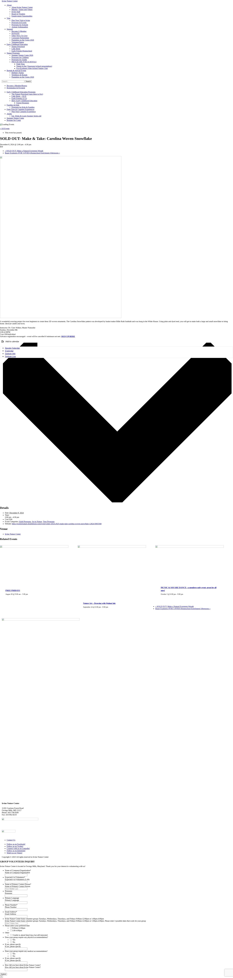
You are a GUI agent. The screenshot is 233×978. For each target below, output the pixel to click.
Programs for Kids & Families (23, 107)
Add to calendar (12, 341)
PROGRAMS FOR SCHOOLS (24, 62)
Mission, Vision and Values (22, 9)
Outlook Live (10, 356)
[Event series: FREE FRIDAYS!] (29, 594)
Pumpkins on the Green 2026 (23, 40)
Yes (13, 940)
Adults (9, 114)
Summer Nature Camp (15, 118)
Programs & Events (19, 23)
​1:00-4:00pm (17, 930)
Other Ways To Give (19, 36)
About (9, 5)
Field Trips (20, 64)
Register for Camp (14, 120)
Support (10, 29)
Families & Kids (13, 105)
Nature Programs (13, 53)
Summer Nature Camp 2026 (22, 55)
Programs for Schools (20, 25)
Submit (3, 974)
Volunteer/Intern (18, 42)
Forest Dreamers (22, 103)
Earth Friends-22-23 (19, 98)
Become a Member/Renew (17, 86)
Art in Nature (37, 522)
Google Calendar (12, 348)
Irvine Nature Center (13, 534)
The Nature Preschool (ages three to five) (27, 94)
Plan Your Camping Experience (24, 112)
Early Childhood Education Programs (21, 92)
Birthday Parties (18, 73)
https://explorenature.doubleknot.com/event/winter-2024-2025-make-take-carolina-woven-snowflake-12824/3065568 (56, 524)
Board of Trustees (18, 14)
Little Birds (16, 49)
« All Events (4, 129)
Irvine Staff (16, 12)
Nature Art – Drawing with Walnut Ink (99, 603)
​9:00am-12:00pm (18, 928)
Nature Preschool (18, 47)
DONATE (16, 33)
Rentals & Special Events (16, 71)
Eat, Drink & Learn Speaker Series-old (26, 116)
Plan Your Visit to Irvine (21, 20)
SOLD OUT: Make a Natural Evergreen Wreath (24, 151)
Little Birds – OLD (19, 96)
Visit (8, 18)
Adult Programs (25, 522)
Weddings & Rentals (19, 75)
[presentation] (34, 547)
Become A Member (19, 31)
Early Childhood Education (17, 44)
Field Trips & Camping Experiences (20, 109)
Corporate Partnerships (20, 38)
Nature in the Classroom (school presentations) (34, 66)
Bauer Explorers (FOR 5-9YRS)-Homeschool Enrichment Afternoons (32, 153)
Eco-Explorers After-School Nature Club (32, 68)
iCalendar (9, 350)
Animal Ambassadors (20, 27)
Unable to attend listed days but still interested (30, 935)
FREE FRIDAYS (12, 590)
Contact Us (11, 840)
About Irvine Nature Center (22, 7)
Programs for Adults (19, 60)
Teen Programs (48, 522)
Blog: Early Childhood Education (24, 101)
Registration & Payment (16, 88)
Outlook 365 (10, 353)
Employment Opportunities (22, 16)
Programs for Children (20, 57)
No (14, 942)
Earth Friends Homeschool (22, 51)
